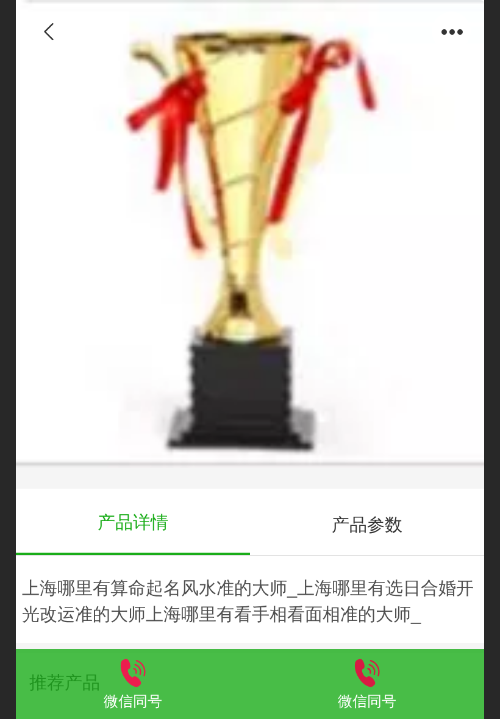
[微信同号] (133, 671)
